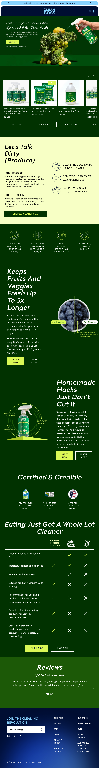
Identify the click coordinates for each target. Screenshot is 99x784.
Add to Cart (16, 124)
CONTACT (58, 734)
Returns (58, 723)
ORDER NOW (15, 361)
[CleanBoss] (49, 11)
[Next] (90, 3)
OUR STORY (82, 718)
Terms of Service (58, 749)
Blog (79, 729)
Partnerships (84, 723)
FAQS (56, 729)
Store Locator (81, 735)
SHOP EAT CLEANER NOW (25, 213)
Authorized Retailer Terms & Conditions (83, 747)
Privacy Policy (58, 741)
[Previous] (8, 3)
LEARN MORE (34, 361)
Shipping (58, 718)
